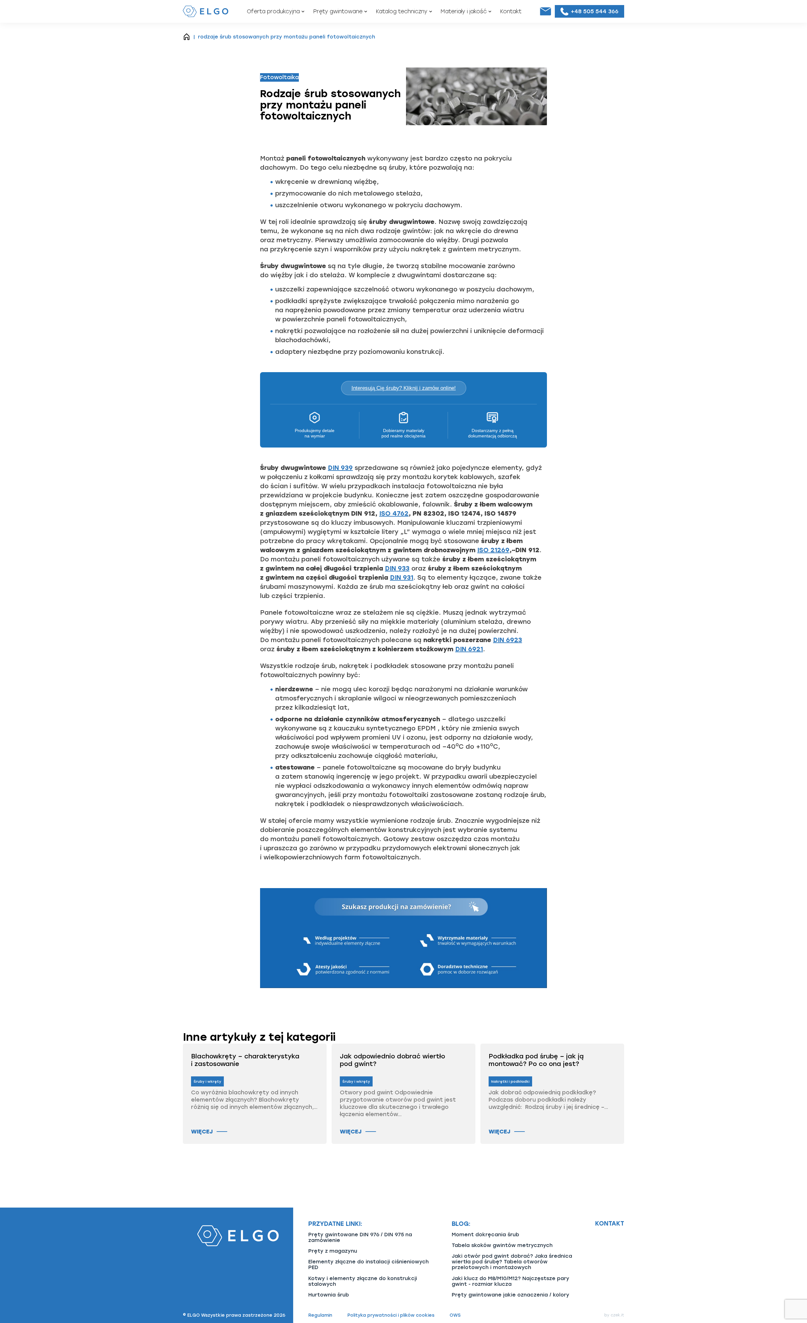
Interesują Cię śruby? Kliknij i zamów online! (403, 388)
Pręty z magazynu (332, 1251)
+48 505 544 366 (594, 11)
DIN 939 (340, 467)
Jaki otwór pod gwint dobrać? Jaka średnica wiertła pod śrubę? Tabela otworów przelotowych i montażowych (512, 1261)
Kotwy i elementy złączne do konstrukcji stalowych (362, 1281)
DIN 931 (401, 577)
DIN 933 (397, 568)
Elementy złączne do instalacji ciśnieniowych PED (368, 1264)
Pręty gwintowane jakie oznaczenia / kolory (510, 1295)
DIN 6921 (469, 649)
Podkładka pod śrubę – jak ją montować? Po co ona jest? (536, 1060)
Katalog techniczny (401, 11)
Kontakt (510, 11)
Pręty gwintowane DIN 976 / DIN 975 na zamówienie (360, 1237)
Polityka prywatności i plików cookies (390, 1315)
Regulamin (320, 1315)
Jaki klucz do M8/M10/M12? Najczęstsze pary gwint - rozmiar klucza (510, 1281)
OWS (455, 1315)
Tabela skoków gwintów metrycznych (502, 1245)
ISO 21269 (493, 550)
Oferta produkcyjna (273, 11)
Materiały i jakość (464, 11)
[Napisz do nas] (545, 11)
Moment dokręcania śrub (485, 1235)
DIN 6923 (507, 640)
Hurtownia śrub (328, 1295)
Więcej (202, 1131)
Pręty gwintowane (338, 11)
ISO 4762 (394, 513)
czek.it (617, 1315)
